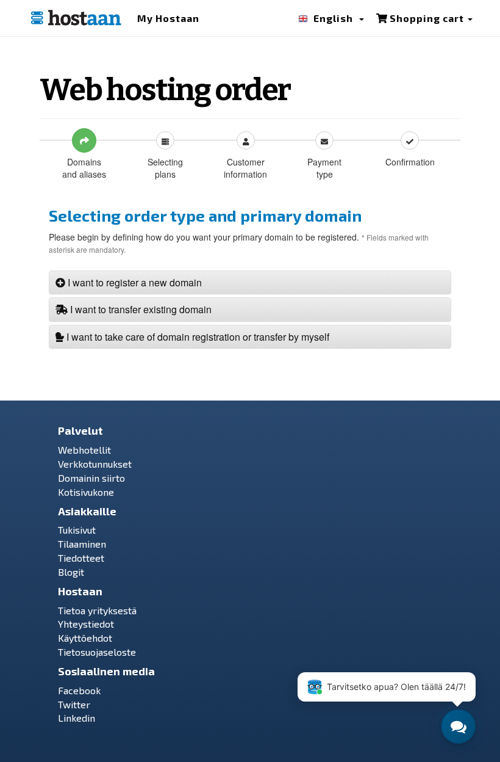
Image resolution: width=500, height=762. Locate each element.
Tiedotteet (81, 558)
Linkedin (76, 718)
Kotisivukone (86, 492)
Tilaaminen (82, 544)
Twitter (74, 704)
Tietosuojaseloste (97, 652)
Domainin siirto (91, 478)
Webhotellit (84, 449)
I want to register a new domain (133, 282)
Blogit (71, 572)
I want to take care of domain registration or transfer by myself (196, 337)
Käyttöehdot (85, 638)
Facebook (79, 690)
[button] (331, 20)
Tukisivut (77, 529)
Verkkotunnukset (95, 464)
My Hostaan (168, 18)
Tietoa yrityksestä (97, 610)
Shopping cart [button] (426, 18)
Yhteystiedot (86, 624)
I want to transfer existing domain (140, 309)
